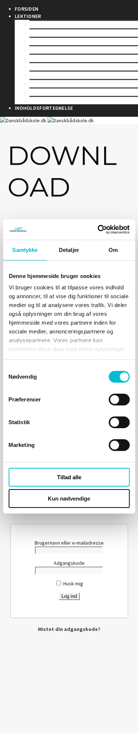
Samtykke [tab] (25, 250)
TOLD (36, 100)
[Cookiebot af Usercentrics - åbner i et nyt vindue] (98, 229)
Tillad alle (69, 477)
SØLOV (37, 33)
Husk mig (72, 583)
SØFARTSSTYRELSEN (53, 24)
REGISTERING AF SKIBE (55, 50)
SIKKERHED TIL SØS (52, 58)
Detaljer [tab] (69, 250)
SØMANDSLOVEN (49, 75)
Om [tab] (113, 250)
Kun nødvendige (69, 498)
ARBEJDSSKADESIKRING (57, 83)
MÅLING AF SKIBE (49, 41)
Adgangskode (69, 563)
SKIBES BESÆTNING (52, 67)
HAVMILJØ (41, 92)
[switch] (119, 399)
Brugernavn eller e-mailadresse (69, 542)
